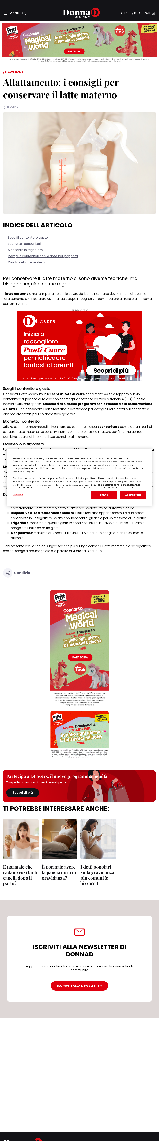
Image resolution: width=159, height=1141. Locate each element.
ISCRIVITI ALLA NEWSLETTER (79, 985)
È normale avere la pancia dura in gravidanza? (59, 872)
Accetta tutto (133, 494)
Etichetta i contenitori (24, 243)
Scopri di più (23, 792)
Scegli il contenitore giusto (28, 237)
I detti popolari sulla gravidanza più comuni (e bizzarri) (97, 875)
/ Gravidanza (13, 72)
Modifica (18, 494)
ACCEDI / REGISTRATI (135, 13)
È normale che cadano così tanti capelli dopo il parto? (20, 875)
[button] (11, 13)
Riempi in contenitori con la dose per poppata (43, 256)
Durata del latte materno (27, 262)
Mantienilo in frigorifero (25, 250)
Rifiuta (104, 494)
